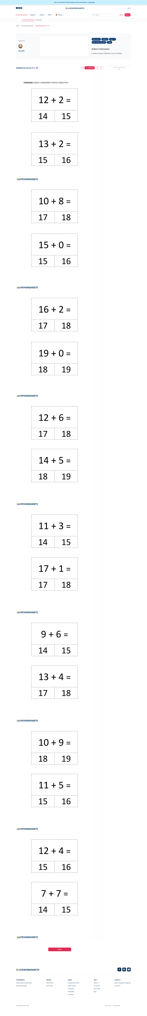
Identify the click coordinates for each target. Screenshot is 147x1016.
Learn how (92, 2)
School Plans (49, 985)
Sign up (127, 15)
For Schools (71, 994)
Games (60, 15)
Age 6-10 (112, 39)
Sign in (121, 15)
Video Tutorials (72, 985)
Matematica (96, 39)
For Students (71, 991)
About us (96, 983)
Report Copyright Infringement (122, 983)
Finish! (60, 949)
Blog (95, 991)
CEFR (49, 15)
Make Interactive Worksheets (24, 983)
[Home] (75, 8)
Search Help (97, 988)
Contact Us (117, 985)
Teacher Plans (49, 983)
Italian (109, 42)
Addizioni (104, 39)
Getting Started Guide (73, 983)
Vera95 (21, 51)
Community (97, 985)
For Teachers (71, 988)
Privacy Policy (116, 1005)
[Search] (94, 14)
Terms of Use (108, 1005)
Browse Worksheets (22, 15)
